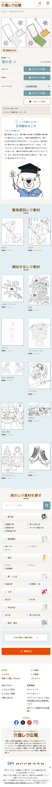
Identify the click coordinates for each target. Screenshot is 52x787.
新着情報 (30, 685)
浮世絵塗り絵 (10, 531)
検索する (27, 651)
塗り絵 (8, 615)
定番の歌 (8, 584)
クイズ (8, 565)
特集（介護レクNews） (11, 678)
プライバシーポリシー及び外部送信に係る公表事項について (38, 700)
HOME (4, 11)
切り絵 (32, 599)
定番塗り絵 (14, 112)
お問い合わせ (7, 697)
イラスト (33, 546)
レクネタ (5, 674)
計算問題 (8, 568)
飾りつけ (8, 546)
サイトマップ (32, 689)
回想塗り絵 (9, 527)
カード (8, 549)
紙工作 (8, 599)
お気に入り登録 (39, 101)
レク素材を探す (12, 11)
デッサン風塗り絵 (37, 527)
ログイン (39, 6)
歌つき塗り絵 (35, 524)
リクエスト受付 (8, 689)
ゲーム (32, 565)
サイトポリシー (33, 693)
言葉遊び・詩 (35, 584)
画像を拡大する (11, 50)
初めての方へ (7, 685)
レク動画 (34, 674)
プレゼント (35, 678)
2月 (24, 112)
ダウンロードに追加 (38, 69)
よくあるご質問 (8, 693)
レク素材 (34, 670)
